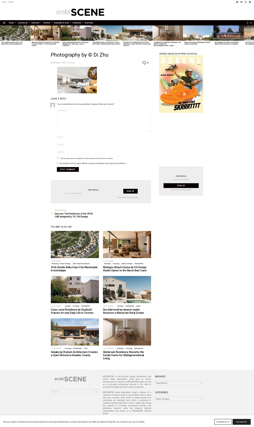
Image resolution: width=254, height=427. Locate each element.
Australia (107, 264)
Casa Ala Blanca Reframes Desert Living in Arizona (197, 43)
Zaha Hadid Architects (81, 264)
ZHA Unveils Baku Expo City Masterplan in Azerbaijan (12, 43)
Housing (116, 264)
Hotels (11, 22)
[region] (127, 421)
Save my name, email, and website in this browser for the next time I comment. (86, 158)
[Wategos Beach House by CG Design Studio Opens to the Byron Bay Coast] (45, 33)
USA (85, 348)
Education (35, 22)
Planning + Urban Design (61, 264)
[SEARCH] (251, 23)
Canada (68, 306)
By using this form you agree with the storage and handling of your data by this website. (93, 163)
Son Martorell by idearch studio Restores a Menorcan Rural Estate (106, 43)
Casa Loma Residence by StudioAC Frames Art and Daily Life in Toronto (75, 44)
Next (252, 36)
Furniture (46, 22)
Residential (76, 22)
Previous (1, 36)
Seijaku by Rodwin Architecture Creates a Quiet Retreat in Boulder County (137, 44)
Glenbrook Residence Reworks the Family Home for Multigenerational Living (123, 355)
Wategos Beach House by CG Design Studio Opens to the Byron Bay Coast (45, 44)
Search (96, 392)
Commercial (23, 22)
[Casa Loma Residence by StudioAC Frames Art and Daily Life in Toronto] (76, 33)
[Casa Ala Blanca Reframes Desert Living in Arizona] (198, 33)
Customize (222, 422)
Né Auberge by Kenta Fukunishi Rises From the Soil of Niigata (227, 43)
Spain (138, 306)
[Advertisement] (181, 141)
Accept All (241, 422)
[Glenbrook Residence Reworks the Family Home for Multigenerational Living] (167, 33)
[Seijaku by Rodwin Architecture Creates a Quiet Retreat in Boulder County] (137, 33)
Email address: (93, 190)
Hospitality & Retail (61, 22)
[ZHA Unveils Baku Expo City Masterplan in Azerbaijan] (15, 33)
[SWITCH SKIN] (247, 23)
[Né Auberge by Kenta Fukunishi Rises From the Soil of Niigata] (228, 33)
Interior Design (127, 264)
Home (4, 2)
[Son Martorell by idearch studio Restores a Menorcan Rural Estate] (106, 33)
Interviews (89, 22)
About (11, 2)
